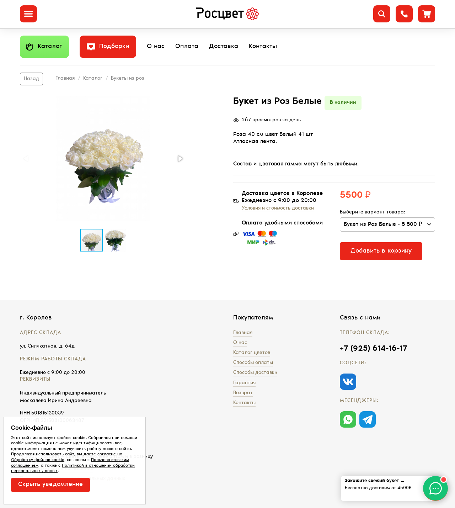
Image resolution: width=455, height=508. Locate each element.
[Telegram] (367, 419)
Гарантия (244, 383)
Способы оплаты (253, 362)
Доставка (223, 46)
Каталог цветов (251, 352)
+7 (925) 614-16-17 (373, 349)
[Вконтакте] (348, 382)
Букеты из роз (127, 78)
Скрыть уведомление (50, 484)
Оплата (186, 46)
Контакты (263, 46)
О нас (156, 46)
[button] (103, 158)
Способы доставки (255, 372)
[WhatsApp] (348, 419)
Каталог (50, 46)
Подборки (114, 46)
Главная (65, 78)
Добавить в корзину (381, 251)
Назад (31, 78)
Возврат (243, 393)
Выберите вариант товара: (372, 212)
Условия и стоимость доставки (278, 208)
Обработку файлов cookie (37, 460)
